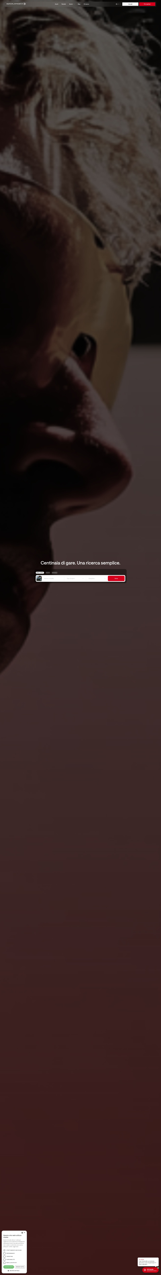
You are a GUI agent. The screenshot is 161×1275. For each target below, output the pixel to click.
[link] (147, 4)
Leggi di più (15, 1246)
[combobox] (118, 4)
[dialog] (14, 1252)
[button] (57, 4)
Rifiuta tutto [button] (20, 1267)
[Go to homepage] (16, 4)
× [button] (24, 1232)
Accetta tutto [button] (8, 1267)
